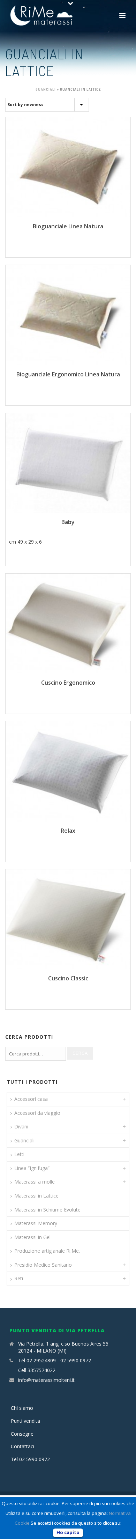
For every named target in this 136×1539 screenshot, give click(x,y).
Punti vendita (25, 1421)
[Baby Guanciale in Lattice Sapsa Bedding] (68, 463)
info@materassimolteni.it (46, 1380)
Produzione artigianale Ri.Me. (47, 1250)
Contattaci (22, 1446)
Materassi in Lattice (36, 1195)
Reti (18, 1278)
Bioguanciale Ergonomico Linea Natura (68, 374)
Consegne (22, 1433)
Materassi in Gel (32, 1237)
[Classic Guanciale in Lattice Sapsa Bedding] (68, 919)
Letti (19, 1154)
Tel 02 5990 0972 (30, 1459)
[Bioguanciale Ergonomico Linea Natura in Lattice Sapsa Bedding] (68, 315)
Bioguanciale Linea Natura (68, 226)
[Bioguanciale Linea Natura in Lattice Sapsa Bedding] (68, 167)
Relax (68, 830)
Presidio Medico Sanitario (43, 1264)
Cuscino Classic (68, 978)
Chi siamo (22, 1408)
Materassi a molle (34, 1181)
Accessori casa (31, 1099)
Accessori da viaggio (37, 1113)
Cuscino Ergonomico (68, 682)
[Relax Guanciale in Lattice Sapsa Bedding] (68, 771)
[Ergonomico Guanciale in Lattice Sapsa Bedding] (68, 623)
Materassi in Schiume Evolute (47, 1209)
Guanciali (46, 89)
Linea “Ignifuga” (32, 1168)
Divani (21, 1126)
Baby (68, 522)
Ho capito (68, 1532)
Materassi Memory (35, 1223)
